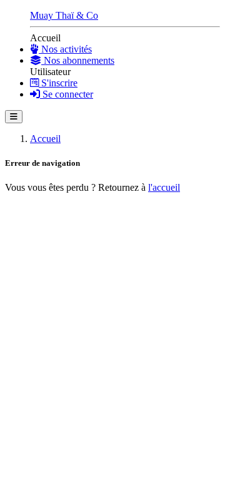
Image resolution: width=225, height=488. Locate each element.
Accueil (45, 138)
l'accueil (164, 187)
